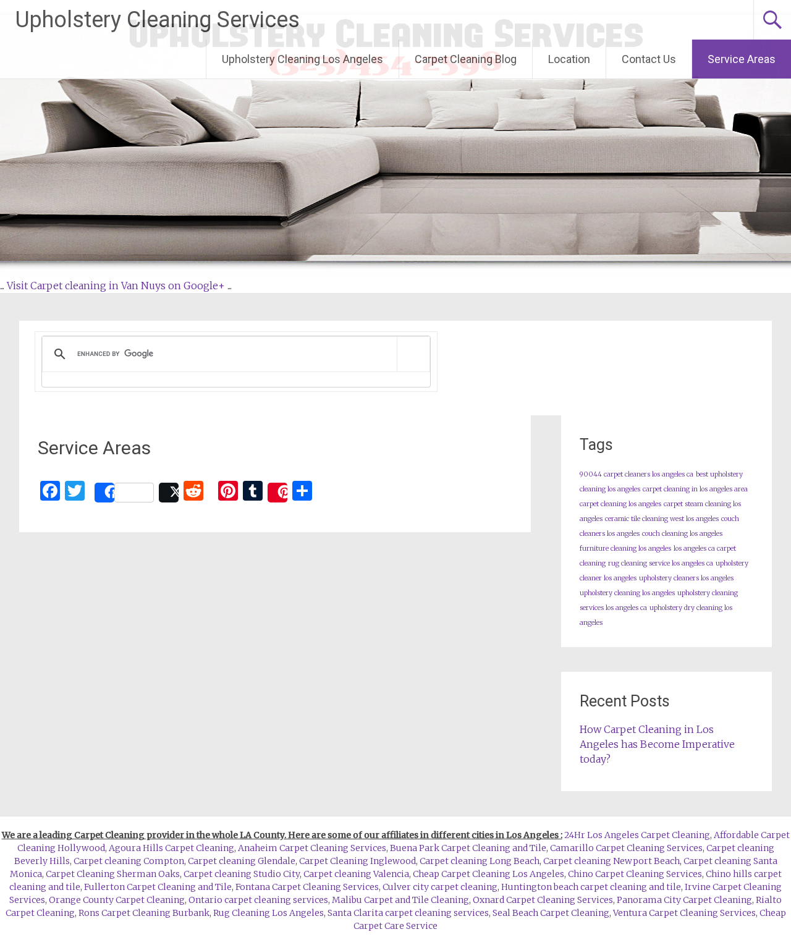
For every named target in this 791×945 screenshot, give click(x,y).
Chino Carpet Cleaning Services (635, 873)
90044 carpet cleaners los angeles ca (636, 474)
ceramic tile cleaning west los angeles (662, 519)
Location (569, 59)
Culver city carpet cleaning (440, 886)
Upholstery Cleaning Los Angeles (302, 59)
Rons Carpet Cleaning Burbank (143, 912)
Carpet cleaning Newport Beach (611, 861)
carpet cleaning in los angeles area (695, 489)
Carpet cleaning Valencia (356, 873)
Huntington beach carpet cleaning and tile (591, 886)
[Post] (168, 492)
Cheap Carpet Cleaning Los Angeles (488, 873)
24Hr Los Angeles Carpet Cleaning (637, 835)
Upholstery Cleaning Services (157, 20)
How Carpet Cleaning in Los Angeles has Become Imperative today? (657, 744)
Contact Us (649, 59)
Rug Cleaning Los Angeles (268, 912)
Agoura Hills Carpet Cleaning (171, 848)
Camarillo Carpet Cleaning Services (626, 848)
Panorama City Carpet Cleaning (684, 899)
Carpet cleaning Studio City (242, 873)
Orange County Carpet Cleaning (117, 899)
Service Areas (742, 59)
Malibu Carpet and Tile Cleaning (400, 899)
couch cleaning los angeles (682, 534)
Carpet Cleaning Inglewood (357, 861)
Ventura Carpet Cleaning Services (684, 912)
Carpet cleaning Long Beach (479, 861)
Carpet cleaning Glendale (241, 861)
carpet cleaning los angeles (620, 504)
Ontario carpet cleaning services (258, 899)
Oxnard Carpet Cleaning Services (543, 899)
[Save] (277, 492)
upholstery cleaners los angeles (686, 578)
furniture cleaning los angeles (625, 549)
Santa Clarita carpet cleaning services (408, 912)
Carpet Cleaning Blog (466, 59)
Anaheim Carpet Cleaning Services (312, 848)
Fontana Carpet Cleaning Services (307, 886)
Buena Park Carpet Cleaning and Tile (468, 848)
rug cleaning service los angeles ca (660, 563)
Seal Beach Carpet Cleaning (551, 912)
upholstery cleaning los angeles (627, 593)
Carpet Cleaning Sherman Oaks (113, 873)
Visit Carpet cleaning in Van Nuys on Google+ (116, 285)
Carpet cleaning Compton (129, 861)
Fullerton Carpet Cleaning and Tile (158, 886)
